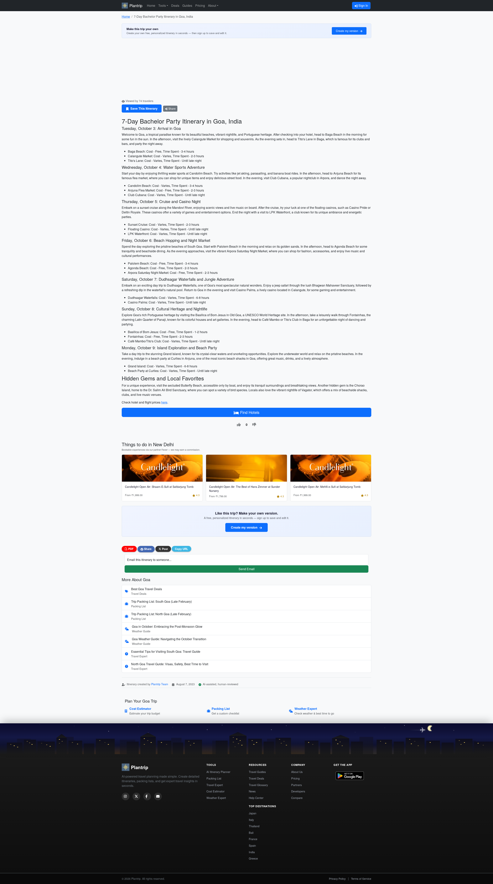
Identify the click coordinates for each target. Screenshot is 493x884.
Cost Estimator (215, 791)
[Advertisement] (246, 70)
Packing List (213, 778)
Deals (175, 5)
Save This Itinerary (144, 108)
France (253, 839)
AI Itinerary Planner (218, 772)
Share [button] (147, 549)
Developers (298, 791)
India (252, 852)
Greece (253, 858)
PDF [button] (130, 549)
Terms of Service (361, 879)
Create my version (347, 31)
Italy (251, 820)
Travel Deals (256, 778)
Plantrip (135, 5)
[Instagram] (125, 796)
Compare (297, 798)
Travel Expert (214, 785)
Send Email (247, 569)
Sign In (363, 5)
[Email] (158, 796)
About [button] (212, 5)
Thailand (254, 826)
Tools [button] (162, 5)
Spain (252, 845)
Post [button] (164, 549)
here (164, 402)
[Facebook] (147, 796)
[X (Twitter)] (136, 796)
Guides (187, 5)
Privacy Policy (337, 879)
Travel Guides (257, 772)
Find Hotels (249, 412)
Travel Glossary (258, 785)
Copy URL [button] (181, 549)
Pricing (200, 5)
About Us (297, 772)
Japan (252, 813)
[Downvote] (254, 424)
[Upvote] (238, 424)
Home (151, 5)
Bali (251, 833)
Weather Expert (216, 798)
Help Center (256, 798)
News (252, 791)
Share (172, 108)
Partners (296, 785)
